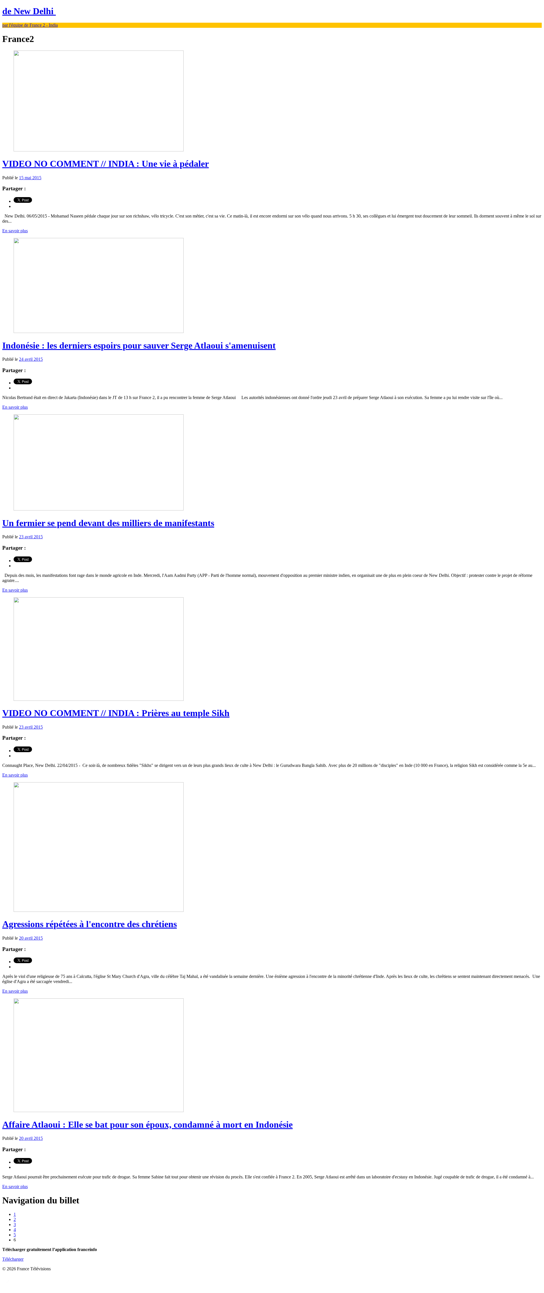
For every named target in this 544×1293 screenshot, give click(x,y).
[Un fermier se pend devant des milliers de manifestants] (99, 509)
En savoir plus (15, 230)
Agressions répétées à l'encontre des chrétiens (89, 924)
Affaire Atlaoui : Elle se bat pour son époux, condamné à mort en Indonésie (147, 1124)
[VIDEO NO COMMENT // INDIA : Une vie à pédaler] (99, 149)
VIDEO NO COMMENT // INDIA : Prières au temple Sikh (116, 713)
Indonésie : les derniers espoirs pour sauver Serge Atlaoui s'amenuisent (139, 345)
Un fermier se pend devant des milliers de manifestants (108, 523)
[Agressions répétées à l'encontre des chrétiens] (99, 910)
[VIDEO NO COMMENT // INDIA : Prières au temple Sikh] (99, 699)
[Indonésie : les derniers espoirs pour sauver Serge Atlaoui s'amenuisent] (99, 331)
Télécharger (13, 1259)
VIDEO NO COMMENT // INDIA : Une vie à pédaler (105, 164)
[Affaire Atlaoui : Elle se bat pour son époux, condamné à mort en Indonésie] (99, 1110)
